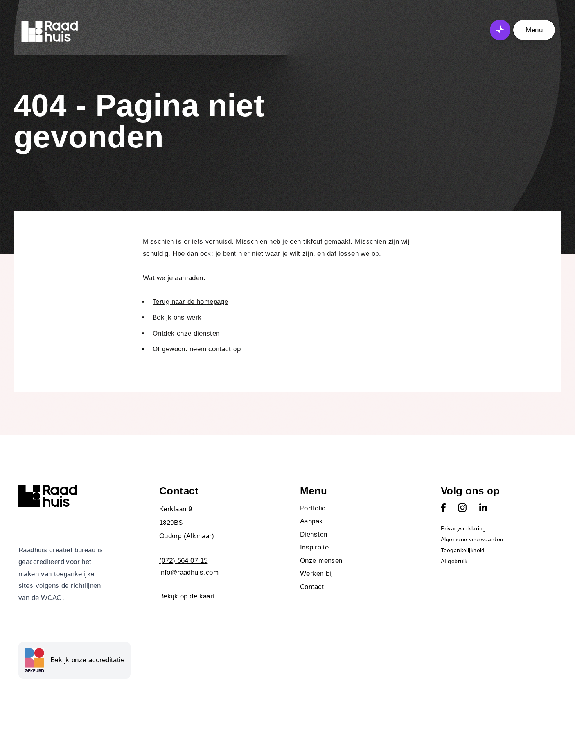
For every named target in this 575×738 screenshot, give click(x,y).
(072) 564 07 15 (183, 560)
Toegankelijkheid (463, 550)
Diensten (313, 534)
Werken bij (316, 573)
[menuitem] (358, 508)
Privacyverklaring (463, 528)
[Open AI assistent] (500, 30)
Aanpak (311, 521)
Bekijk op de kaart (187, 596)
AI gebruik (454, 561)
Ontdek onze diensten (186, 333)
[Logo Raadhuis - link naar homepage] (50, 31)
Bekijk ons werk (177, 317)
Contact (312, 587)
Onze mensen (321, 560)
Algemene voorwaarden (472, 539)
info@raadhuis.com (189, 572)
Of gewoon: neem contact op (197, 349)
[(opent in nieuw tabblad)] (443, 507)
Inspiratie (314, 547)
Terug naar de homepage (190, 301)
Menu (534, 30)
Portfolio (313, 508)
